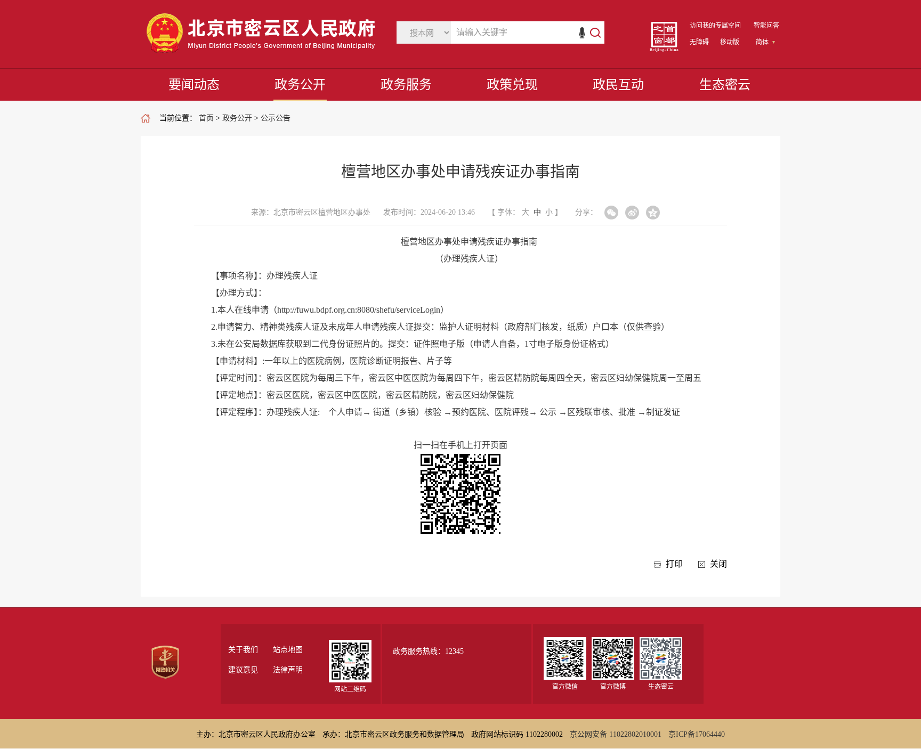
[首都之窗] (664, 49)
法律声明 (288, 670)
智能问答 (766, 25)
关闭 (718, 563)
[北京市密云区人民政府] (263, 53)
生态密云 (724, 85)
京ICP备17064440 (696, 734)
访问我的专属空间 (715, 25)
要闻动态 (194, 85)
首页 (206, 118)
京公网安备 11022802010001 (615, 734)
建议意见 (243, 670)
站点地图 (288, 650)
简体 (762, 42)
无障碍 (699, 42)
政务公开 (300, 85)
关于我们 (243, 650)
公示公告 (275, 118)
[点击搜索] (589, 32)
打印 (674, 563)
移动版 (729, 42)
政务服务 (406, 85)
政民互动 (618, 85)
